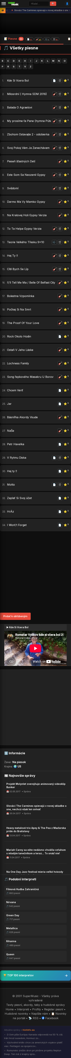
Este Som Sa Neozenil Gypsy (26, 174)
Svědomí (12, 188)
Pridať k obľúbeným (15, 616)
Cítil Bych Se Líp (17, 269)
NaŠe (10, 430)
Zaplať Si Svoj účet (19, 498)
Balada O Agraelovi (19, 107)
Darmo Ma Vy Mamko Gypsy (26, 201)
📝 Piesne (31, 39)
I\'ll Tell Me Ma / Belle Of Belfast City (31, 282)
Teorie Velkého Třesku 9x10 (25, 242)
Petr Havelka (15, 444)
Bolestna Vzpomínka (20, 296)
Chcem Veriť (15, 390)
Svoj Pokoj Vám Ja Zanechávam (28, 148)
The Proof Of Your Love (23, 323)
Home (10, 1009)
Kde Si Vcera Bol (18, 80)
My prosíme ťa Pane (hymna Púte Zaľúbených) (29, 121)
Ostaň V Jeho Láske (20, 350)
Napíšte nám (39, 1013)
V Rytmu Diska (16, 457)
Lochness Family (18, 363)
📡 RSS (33, 1018)
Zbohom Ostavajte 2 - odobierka (28, 134)
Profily (36, 1009)
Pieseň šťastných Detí (21, 161)
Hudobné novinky (16, 1013)
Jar (9, 403)
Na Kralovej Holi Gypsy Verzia (27, 215)
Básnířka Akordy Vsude (22, 417)
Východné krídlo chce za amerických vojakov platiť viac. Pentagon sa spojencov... (33, 1044)
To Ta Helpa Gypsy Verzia (24, 228)
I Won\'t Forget (17, 525)
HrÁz (10, 511)
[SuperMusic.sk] (13, 4)
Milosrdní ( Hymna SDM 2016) (27, 94)
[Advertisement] (35, 571)
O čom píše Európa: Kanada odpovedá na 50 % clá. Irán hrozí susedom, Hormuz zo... (33, 1036)
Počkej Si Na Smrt (19, 309)
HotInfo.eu (29, 1029)
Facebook (51, 1018)
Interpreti (23, 1009)
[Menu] (3, 3)
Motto (11, 484)
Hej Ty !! (12, 255)
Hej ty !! (12, 471)
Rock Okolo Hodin (19, 336)
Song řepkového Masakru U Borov (30, 377)
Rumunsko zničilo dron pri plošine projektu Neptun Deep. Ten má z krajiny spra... (32, 1052)
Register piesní (53, 1009)
